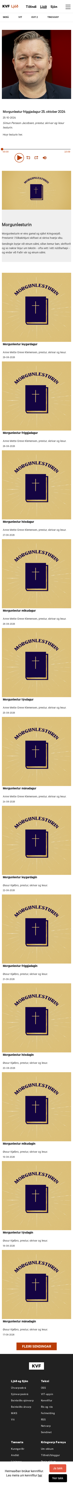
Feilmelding (48, 1413)
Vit (13, 1420)
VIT (20, 17)
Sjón (54, 7)
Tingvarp (53, 17)
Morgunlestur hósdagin (18, 1055)
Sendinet (46, 1432)
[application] (36, 157)
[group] (44, 158)
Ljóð (43, 7)
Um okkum (47, 1449)
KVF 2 (34, 17)
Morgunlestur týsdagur (18, 700)
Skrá (6, 17)
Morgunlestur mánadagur (19, 788)
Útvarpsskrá (18, 1388)
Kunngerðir (18, 1449)
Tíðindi (31, 7)
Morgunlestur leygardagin (20, 877)
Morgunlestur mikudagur (19, 611)
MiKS (14, 1413)
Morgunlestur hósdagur (18, 522)
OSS (43, 1388)
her (40, 1475)
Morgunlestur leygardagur (20, 344)
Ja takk (58, 1468)
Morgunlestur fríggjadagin (20, 966)
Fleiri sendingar (36, 1347)
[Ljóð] (16, 6)
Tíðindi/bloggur (50, 1455)
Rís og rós (47, 1407)
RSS (43, 1420)
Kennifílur (47, 1400)
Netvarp (46, 1426)
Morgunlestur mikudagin (19, 1144)
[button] (19, 157)
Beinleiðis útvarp (21, 1407)
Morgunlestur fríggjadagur (20, 433)
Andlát (15, 1455)
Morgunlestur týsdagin (18, 1233)
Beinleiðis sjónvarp (22, 1400)
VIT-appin (47, 1394)
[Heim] (6, 6)
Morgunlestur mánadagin (19, 1322)
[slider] (60, 157)
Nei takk (57, 1478)
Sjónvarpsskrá (19, 1394)
